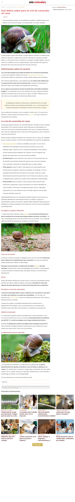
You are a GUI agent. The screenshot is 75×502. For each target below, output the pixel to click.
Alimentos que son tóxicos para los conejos (8, 438)
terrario (25, 214)
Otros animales (20, 7)
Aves (21, 435)
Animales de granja (11, 7)
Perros (58, 435)
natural (36, 266)
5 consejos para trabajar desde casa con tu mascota (28, 414)
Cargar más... (37, 444)
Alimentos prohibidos (62, 410)
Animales (3, 7)
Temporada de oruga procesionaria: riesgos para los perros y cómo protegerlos (9, 414)
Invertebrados (42, 410)
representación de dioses (35, 75)
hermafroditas (14, 297)
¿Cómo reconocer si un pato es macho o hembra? (28, 438)
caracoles (31, 114)
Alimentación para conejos (8, 435)
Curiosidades (23, 410)
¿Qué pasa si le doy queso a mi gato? (63, 413)
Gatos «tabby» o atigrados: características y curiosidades (44, 438)
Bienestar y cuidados (6, 410)
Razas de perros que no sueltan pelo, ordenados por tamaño (65, 438)
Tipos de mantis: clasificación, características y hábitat (46, 414)
